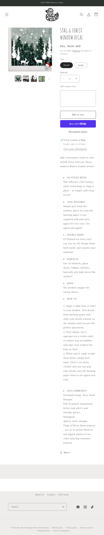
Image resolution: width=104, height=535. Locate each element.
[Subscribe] (62, 507)
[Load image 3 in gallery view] (42, 79)
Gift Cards (63, 494)
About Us (39, 494)
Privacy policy (71, 528)
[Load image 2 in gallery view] (26, 79)
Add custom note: (68, 86)
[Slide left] (11, 79)
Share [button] (67, 452)
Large (81, 65)
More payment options (78, 131)
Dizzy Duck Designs (24, 528)
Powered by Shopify (41, 528)
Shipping (76, 51)
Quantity (64, 72)
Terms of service (86, 528)
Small (66, 65)
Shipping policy (44, 531)
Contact (51, 494)
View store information (75, 149)
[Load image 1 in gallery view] (18, 79)
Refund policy (57, 528)
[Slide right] (49, 79)
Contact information (61, 531)
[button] (6, 14)
